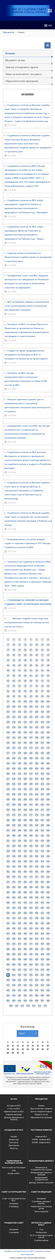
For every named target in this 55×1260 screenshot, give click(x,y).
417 (8, 908)
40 (48, 660)
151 (42, 732)
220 (25, 779)
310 (36, 835)
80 (48, 686)
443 (19, 923)
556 (25, 995)
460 (25, 934)
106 (13, 707)
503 (42, 959)
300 (25, 830)
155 (19, 737)
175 (42, 748)
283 (19, 820)
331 (19, 851)
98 (14, 701)
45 (31, 665)
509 (30, 964)
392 (48, 887)
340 (25, 856)
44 (25, 665)
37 (31, 660)
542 (36, 985)
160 (48, 737)
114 (13, 712)
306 (13, 835)
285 (30, 820)
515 (19, 970)
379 (19, 882)
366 (36, 872)
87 (42, 691)
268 (25, 810)
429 (30, 913)
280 (48, 815)
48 (48, 665)
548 (25, 990)
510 (36, 964)
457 (8, 934)
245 (30, 794)
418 (13, 908)
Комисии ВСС (41, 1137)
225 (8, 784)
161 (8, 743)
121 (8, 717)
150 (36, 732)
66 (14, 681)
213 (30, 774)
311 (42, 835)
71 (42, 681)
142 (36, 727)
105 (8, 707)
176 (48, 748)
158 (36, 737)
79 (42, 686)
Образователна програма (21, 81)
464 (48, 934)
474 (13, 944)
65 (8, 681)
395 (19, 892)
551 (42, 990)
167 (42, 743)
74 (14, 686)
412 (25, 903)
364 (25, 872)
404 (25, 897)
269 (30, 810)
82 (14, 691)
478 (36, 944)
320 (48, 841)
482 (13, 949)
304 (48, 830)
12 (25, 645)
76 (25, 686)
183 (42, 753)
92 (25, 696)
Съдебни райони (41, 1240)
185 (8, 758)
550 (36, 990)
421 (30, 908)
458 (13, 934)
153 (8, 737)
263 (42, 805)
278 (36, 815)
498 (13, 959)
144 (48, 727)
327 (42, 846)
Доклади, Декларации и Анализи (14, 1118)
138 (13, 727)
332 (25, 851)
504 (48, 959)
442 (13, 923)
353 (8, 866)
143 (42, 727)
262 (36, 805)
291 (19, 825)
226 (13, 784)
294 (36, 825)
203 (19, 768)
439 (42, 918)
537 (8, 985)
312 (48, 835)
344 (48, 856)
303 (42, 830)
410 (13, 903)
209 (8, 774)
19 (19, 650)
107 (19, 707)
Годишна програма (14, 1114)
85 (31, 691)
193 (8, 763)
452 (25, 928)
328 (48, 846)
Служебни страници (42, 1251)
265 (8, 810)
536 (48, 980)
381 (30, 882)
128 (48, 717)
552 (48, 990)
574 (39, 1006)
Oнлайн (14, 1137)
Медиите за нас (15, 60)
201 (8, 768)
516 (25, 970)
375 (42, 877)
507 (19, 964)
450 (13, 928)
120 (48, 712)
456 (48, 928)
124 (25, 717)
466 (13, 939)
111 (42, 707)
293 (30, 825)
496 (48, 954)
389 (30, 887)
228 (25, 784)
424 (48, 908)
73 (8, 686)
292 (25, 825)
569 (10, 1006)
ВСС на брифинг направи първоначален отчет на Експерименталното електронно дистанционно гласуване (27, 306)
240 (48, 789)
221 (30, 779)
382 (36, 882)
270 (36, 810)
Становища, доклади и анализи (41, 1202)
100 (25, 701)
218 (13, 779)
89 (8, 696)
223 (42, 779)
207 (42, 768)
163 (19, 743)
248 (48, 794)
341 (30, 856)
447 (42, 923)
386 (13, 887)
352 (48, 861)
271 (42, 810)
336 (48, 851)
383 (42, 882)
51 (19, 670)
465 (8, 939)
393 (8, 892)
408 (48, 897)
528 (48, 975)
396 (25, 892)
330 (13, 851)
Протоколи (13, 1143)
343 (42, 856)
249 (8, 799)
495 (42, 954)
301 (30, 830)
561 (8, 1001)
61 (31, 676)
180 (25, 753)
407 (42, 897)
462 (36, 934)
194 (13, 763)
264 (48, 805)
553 (8, 995)
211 (19, 774)
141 (30, 727)
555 (19, 995)
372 (25, 877)
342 (36, 856)
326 (36, 846)
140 (25, 727)
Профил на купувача (13, 1251)
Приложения (14, 1145)
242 (13, 794)
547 (19, 990)
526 (36, 975)
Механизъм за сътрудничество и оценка (41, 1169)
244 (25, 794)
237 (30, 789)
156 (25, 737)
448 (48, 923)
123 (19, 717)
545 (8, 990)
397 (30, 892)
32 (48, 655)
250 (13, 799)
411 (19, 903)
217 (8, 779)
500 (25, 959)
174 (36, 748)
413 (30, 903)
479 (42, 944)
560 (48, 995)
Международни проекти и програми (41, 1174)
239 (42, 789)
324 (25, 846)
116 (25, 712)
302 (36, 830)
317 (30, 841)
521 (8, 975)
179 (19, 753)
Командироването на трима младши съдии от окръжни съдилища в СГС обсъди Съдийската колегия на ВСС (27, 543)
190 (36, 758)
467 (19, 939)
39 (42, 660)
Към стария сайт (27, 1254)
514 (13, 970)
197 (30, 763)
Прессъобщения (41, 1211)
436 (25, 918)
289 (8, 825)
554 (13, 995)
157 (30, 737)
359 (42, 866)
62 (37, 676)
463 (42, 934)
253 (30, 799)
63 (42, 676)
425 (8, 913)
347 (19, 861)
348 (25, 861)
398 (36, 892)
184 (48, 753)
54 (37, 670)
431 (42, 913)
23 (42, 650)
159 (42, 737)
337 (8, 856)
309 (30, 835)
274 (13, 815)
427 (19, 913)
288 (48, 820)
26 (14, 655)
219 (19, 779)
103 (42, 701)
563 (19, 1001)
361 (8, 872)
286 (36, 820)
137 (8, 727)
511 (42, 964)
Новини (10, 53)
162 (13, 743)
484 (25, 949)
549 (30, 990)
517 (30, 970)
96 (48, 696)
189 (30, 758)
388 (25, 887)
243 (19, 794)
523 (19, 975)
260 (25, 805)
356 (25, 866)
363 (19, 872)
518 (36, 970)
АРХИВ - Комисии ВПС (41, 1140)
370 (13, 877)
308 (25, 835)
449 (8, 928)
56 (48, 670)
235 (19, 789)
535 (42, 980)
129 (8, 722)
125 (30, 717)
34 (14, 660)
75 (19, 686)
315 (19, 841)
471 (42, 939)
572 (28, 1006)
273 (8, 815)
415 (42, 903)
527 (42, 975)
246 (36, 794)
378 (13, 882)
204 (25, 768)
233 (8, 789)
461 (30, 934)
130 (13, 722)
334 (36, 851)
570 (16, 1006)
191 (42, 758)
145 (8, 732)
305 (8, 835)
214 (36, 774)
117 (30, 712)
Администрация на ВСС (14, 1112)
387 (19, 887)
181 (30, 753)
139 (19, 727)
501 (30, 959)
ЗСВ (14, 1171)
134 (36, 722)
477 (30, 944)
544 (48, 985)
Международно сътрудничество (41, 1179)
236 (25, 789)
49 (8, 670)
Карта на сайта (28, 1251)
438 (36, 918)
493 (30, 954)
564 (25, 1001)
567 (42, 1001)
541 (30, 985)
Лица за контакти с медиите (23, 74)
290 (13, 825)
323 (19, 846)
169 (8, 748)
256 (48, 799)
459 (19, 934)
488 (48, 949)
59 (19, 676)
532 (25, 980)
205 (30, 768)
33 (8, 660)
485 (30, 949)
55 (42, 670)
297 (8, 830)
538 (13, 985)
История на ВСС (14, 1106)
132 (25, 722)
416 (48, 903)
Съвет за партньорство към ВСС (13, 1200)
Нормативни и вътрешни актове (41, 1207)
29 (31, 655)
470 (36, 939)
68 (25, 681)
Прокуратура (41, 1232)
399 (42, 892)
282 (13, 820)
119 (42, 712)
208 (48, 768)
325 (30, 846)
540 (25, 985)
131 (19, 722)
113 (8, 712)
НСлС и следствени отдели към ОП (41, 1236)
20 (25, 650)
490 (13, 954)
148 (25, 732)
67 (19, 681)
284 (25, 820)
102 (36, 701)
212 (25, 774)
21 (31, 650)
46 (37, 665)
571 (22, 1006)
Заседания (13, 1204)
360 (48, 866)
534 (36, 980)
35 (19, 660)
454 (36, 928)
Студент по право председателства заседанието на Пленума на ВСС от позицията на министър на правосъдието (26, 354)
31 (42, 655)
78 (37, 686)
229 (30, 784)
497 (8, 959)
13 (31, 645)
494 (36, 954)
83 (19, 691)
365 (30, 872)
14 (37, 645)
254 (36, 799)
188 (25, 758)
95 (42, 696)
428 (25, 913)
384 (48, 882)
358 (36, 866)
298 (13, 830)
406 (36, 897)
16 (48, 645)
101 (30, 701)
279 (42, 815)
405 (30, 897)
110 (36, 707)
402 (13, 897)
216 (48, 774)
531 (19, 980)
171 (19, 748)
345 (8, 861)
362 (13, 872)
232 (48, 784)
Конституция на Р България (14, 1168)
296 (48, 825)
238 (36, 789)
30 (37, 655)
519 (42, 970)
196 (25, 763)
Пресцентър (8, 32)
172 (25, 748)
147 (19, 732)
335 (42, 851)
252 (25, 799)
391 (42, 887)
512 (48, 964)
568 (48, 1001)
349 (30, 861)
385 (8, 887)
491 (19, 954)
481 (8, 949)
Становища (14, 1206)
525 (30, 975)
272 (48, 810)
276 (25, 815)
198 (36, 763)
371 (19, 877)
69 (31, 681)
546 (13, 990)
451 (19, 928)
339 (19, 856)
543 (42, 985)
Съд (41, 1229)
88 (48, 691)
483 (19, 949)
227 (19, 784)
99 (19, 701)
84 (25, 691)
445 (30, 923)
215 (42, 774)
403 (19, 897)
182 (36, 753)
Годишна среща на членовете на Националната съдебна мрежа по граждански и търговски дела (28, 257)
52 (25, 670)
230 (36, 784)
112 (48, 707)
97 (8, 701)
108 (25, 707)
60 (25, 676)
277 (30, 815)
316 (25, 841)
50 (14, 670)
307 (19, 835)
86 (37, 691)
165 (30, 743)
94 (37, 696)
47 (42, 665)
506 (13, 964)
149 (30, 732)
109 (30, 707)
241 (8, 794)
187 (19, 758)
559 (42, 995)
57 (8, 676)
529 (8, 980)
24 (48, 650)
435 (19, 918)
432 (48, 913)
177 (8, 753)
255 (42, 799)
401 (8, 897)
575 (45, 1006)
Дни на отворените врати (21, 67)
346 (13, 861)
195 (19, 763)
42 (14, 665)
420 (25, 908)
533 (30, 980)
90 (14, 696)
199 (42, 763)
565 (30, 1001)
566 (36, 1001)
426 (13, 913)
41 (8, 665)
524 (25, 975)
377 (8, 882)
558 (36, 995)
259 (19, 805)
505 (8, 964)
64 (48, 676)
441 (8, 923)
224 (48, 779)
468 (25, 939)
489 (8, 954)
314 (13, 841)
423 (42, 908)
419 (19, 908)
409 (8, 903)
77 (31, 686)
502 (36, 959)
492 (25, 954)
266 (13, 810)
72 (48, 681)
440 (48, 918)
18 (14, 650)
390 (36, 887)
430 (36, 913)
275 (19, 815)
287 (42, 820)
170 (13, 748)
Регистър (14, 1148)
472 (48, 939)
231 (42, 784)
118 (36, 712)
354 (13, 866)
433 (8, 918)
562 (13, 1001)
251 (19, 799)
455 (42, 928)
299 (19, 830)
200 (48, 763)
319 (42, 841)
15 (42, 645)
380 (25, 882)
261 (30, 805)
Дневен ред (14, 1140)
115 (19, 712)
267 (19, 810)
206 (36, 768)
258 (13, 805)
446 (36, 923)
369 (8, 877)
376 (48, 877)
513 (8, 970)
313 (8, 841)
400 (48, 892)
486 (36, 949)
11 (19, 645)
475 (19, 944)
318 (36, 841)
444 (25, 923)
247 (42, 794)
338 (13, 856)
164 (25, 743)
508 (25, 964)
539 (19, 985)
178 (13, 753)
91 (19, 696)
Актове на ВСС (14, 1173)
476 (25, 944)
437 (30, 918)
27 (19, 655)
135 (42, 722)
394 (13, 892)
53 (31, 670)
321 (8, 846)
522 (13, 975)
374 (36, 877)
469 (30, 939)
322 (13, 846)
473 (8, 944)
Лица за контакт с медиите (41, 1109)
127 (42, 717)
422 (36, 908)
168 (48, 743)
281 (8, 820)
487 (42, 949)
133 (30, 722)
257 (8, 805)
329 (8, 851)
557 (30, 995)
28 (25, 655)
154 (13, 737)
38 (37, 660)
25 (8, 655)
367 (42, 872)
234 (13, 789)
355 (19, 866)
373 (30, 877)
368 (48, 872)
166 (36, 743)
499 (19, 959)
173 (30, 748)
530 (13, 980)
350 (36, 861)
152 (48, 732)
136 (48, 722)
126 (36, 717)
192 (48, 758)
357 (30, 866)
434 (13, 918)
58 (14, 676)
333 (30, 851)
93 (31, 696)
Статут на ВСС (13, 1109)
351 (42, 861)
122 (13, 717)
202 (13, 768)
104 (48, 701)
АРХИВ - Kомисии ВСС (41, 1143)
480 (48, 944)
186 (13, 758)
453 (30, 928)
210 (13, 774)
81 (8, 691)
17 (8, 650)
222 (36, 779)
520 (48, 970)
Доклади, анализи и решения (41, 1183)
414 (36, 903)
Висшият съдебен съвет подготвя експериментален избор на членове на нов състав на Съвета (27, 622)
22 (37, 650)
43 (19, 665)
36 (25, 660)
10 (14, 645)
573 (33, 1006)
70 (37, 681)
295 (42, 825)
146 (13, 732)
